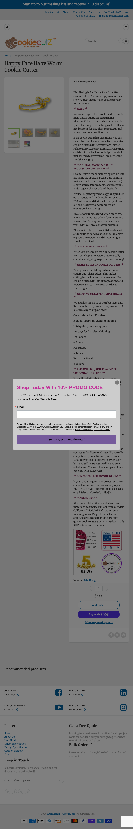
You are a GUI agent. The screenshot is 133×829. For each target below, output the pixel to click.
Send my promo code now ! (66, 439)
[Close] (117, 382)
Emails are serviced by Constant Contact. (92, 429)
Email (20, 406)
